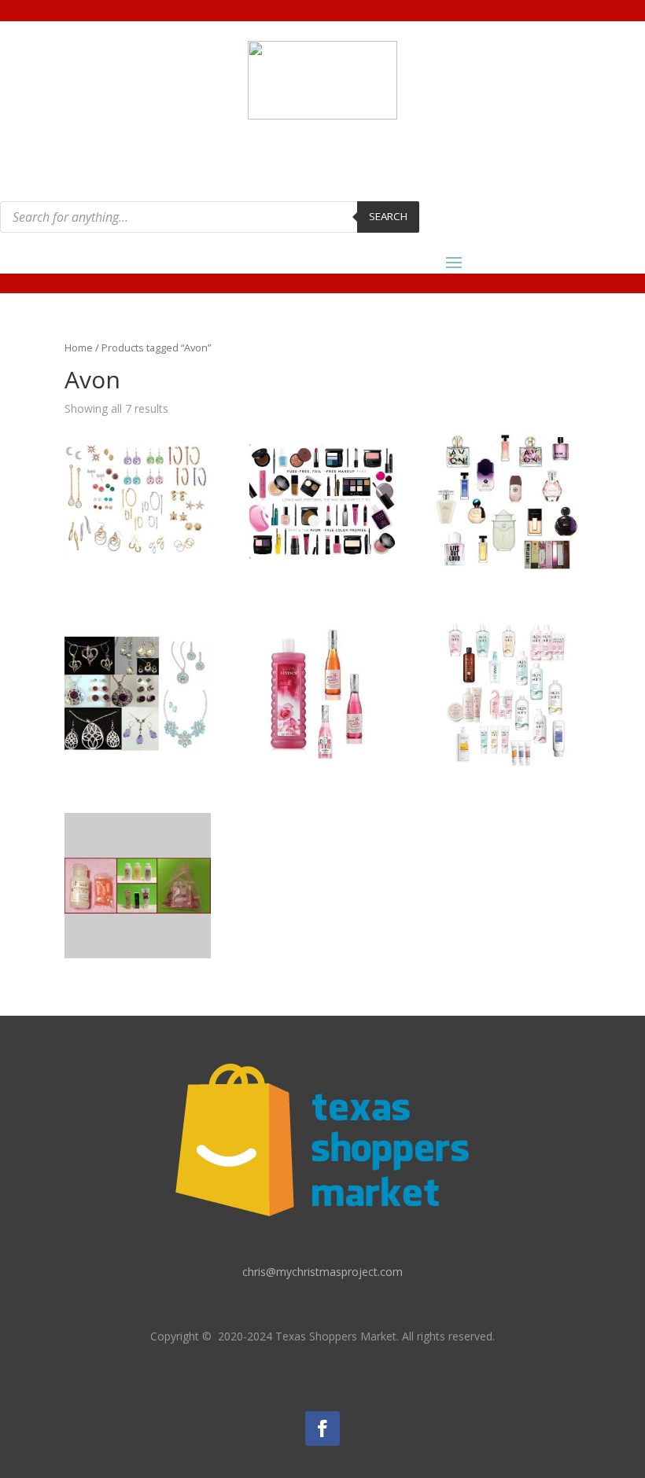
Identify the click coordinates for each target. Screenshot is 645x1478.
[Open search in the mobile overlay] (209, 217)
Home (78, 347)
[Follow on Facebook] (322, 1428)
